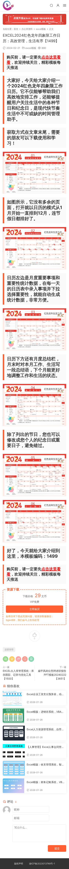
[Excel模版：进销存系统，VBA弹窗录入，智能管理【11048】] (14, 715)
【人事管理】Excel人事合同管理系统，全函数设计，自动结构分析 (45, 747)
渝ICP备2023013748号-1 (42, 863)
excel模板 (30, 47)
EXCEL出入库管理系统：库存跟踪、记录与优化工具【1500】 (18, 674)
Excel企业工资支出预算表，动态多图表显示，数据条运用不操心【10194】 (45, 694)
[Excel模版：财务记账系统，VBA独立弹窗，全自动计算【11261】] (14, 785)
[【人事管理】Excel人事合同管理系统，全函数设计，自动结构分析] (14, 750)
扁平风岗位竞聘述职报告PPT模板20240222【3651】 (52, 674)
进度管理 (9, 649)
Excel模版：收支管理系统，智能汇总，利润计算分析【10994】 (45, 764)
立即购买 (34, 609)
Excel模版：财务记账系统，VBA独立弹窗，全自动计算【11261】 (45, 782)
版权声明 (18, 863)
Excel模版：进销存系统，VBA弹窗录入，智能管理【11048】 (45, 712)
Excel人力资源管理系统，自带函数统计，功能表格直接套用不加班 (45, 729)
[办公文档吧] (8, 5)
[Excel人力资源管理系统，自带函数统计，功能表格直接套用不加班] (14, 733)
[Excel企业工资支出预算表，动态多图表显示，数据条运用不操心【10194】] (14, 697)
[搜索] (51, 5)
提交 (57, 848)
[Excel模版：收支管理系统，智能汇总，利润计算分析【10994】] (14, 768)
